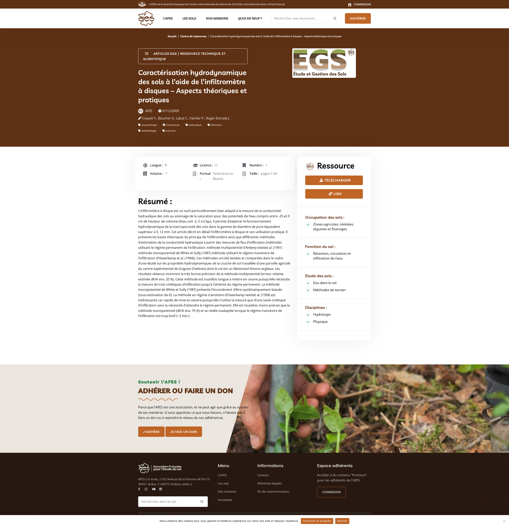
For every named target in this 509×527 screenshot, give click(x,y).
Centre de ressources (193, 36)
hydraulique (195, 125)
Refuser (342, 520)
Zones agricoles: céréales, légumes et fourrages (333, 226)
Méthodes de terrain (329, 290)
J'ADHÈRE (151, 432)
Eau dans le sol (325, 282)
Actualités (225, 500)
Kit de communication (273, 491)
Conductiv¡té (173, 125)
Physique (320, 321)
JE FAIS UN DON (183, 432)
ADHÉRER (358, 18)
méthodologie (148, 130)
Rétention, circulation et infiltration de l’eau (332, 256)
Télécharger (337, 180)
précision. (170, 130)
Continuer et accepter (317, 520)
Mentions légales (269, 483)
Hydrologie (322, 314)
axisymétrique (149, 125)
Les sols (189, 18)
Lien (337, 193)
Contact (263, 475)
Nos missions (217, 18)
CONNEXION (331, 492)
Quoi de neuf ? (250, 18)
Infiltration (216, 125)
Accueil (172, 36)
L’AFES (168, 18)
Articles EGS (165, 54)
